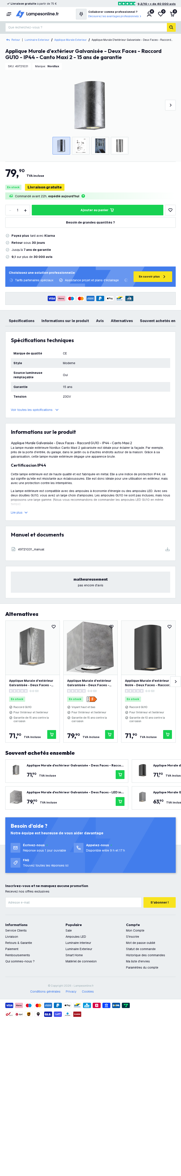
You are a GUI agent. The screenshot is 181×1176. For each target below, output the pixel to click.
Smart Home (74, 955)
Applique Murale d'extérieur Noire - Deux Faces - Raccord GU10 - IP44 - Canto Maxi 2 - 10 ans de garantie (148, 683)
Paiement (11, 949)
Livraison (11, 937)
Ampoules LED (76, 937)
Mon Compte (135, 930)
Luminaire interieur (78, 943)
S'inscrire (132, 937)
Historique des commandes (145, 955)
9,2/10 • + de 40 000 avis (157, 4)
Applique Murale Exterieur (70, 40)
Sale (69, 930)
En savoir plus (149, 276)
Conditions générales (45, 991)
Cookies (88, 991)
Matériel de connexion (81, 961)
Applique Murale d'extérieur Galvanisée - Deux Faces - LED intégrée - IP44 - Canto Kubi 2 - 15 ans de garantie (89, 683)
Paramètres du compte (142, 967)
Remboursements (17, 955)
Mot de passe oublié (140, 943)
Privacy (71, 991)
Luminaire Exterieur (37, 40)
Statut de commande (141, 949)
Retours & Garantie (18, 943)
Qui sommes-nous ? (20, 961)
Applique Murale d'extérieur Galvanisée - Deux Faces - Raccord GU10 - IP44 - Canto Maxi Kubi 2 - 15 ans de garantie (32, 683)
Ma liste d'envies (138, 961)
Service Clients (16, 930)
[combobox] (86, 27)
